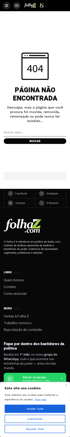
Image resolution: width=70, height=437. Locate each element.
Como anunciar (15, 293)
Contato (10, 287)
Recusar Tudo (35, 428)
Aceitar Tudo (35, 408)
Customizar (35, 418)
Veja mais (40, 399)
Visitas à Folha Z (16, 316)
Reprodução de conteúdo (23, 329)
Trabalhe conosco (18, 323)
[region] (35, 409)
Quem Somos (14, 280)
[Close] (66, 385)
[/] (6, 5)
